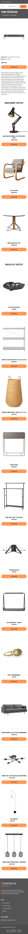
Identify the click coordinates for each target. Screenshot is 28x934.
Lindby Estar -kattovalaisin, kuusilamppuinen (14, 776)
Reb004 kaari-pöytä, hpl (14, 243)
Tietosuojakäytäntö (11, 931)
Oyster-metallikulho (14, 307)
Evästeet (19, 930)
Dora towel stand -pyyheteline (14, 517)
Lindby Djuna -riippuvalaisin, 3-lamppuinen (14, 862)
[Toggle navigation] (2, 6)
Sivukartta (19, 931)
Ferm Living (13, 15)
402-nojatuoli (14, 190)
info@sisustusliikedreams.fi (6, 1)
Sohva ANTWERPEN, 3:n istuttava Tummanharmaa (14, 732)
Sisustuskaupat (7, 908)
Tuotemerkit (5, 15)
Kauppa (23, 6)
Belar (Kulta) (14, 819)
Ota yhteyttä (13, 930)
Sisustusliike (6, 903)
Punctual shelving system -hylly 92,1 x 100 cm (14, 359)
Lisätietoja (14, 67)
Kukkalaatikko (14, 465)
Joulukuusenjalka (14, 570)
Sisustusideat (6, 905)
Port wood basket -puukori (14, 622)
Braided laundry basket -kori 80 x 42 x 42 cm (14, 412)
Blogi (4, 911)
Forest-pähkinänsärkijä (14, 675)
